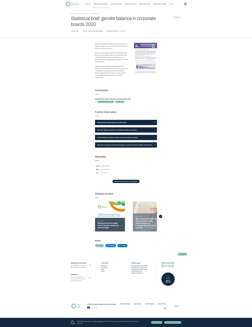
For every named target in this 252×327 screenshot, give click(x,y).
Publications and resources (101, 4)
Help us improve (168, 281)
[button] (99, 245)
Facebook (169, 266)
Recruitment (104, 267)
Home (74, 13)
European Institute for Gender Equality (72, 4)
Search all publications (94, 13)
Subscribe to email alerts (78, 263)
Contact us (74, 274)
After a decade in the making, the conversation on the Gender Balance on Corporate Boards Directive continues (146, 223)
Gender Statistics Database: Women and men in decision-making (117, 137)
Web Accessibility (125, 304)
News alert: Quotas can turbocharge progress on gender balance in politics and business (124, 145)
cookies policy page (97, 321)
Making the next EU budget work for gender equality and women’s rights (108, 225)
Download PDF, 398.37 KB (106, 101)
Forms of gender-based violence (139, 269)
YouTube (166, 266)
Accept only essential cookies (172, 322)
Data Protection (149, 304)
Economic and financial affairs (95, 31)
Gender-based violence (130, 4)
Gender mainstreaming (116, 4)
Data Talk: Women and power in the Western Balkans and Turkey (117, 130)
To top (176, 306)
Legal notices (138, 304)
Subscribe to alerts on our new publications (126, 181)
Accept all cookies (156, 322)
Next (160, 216)
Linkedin (162, 266)
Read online (121, 101)
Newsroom (88, 4)
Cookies (183, 254)
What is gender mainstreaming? (139, 265)
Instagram (172, 266)
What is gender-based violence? (139, 267)
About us (171, 4)
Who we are (104, 265)
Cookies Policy (162, 304)
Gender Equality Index (144, 4)
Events (102, 271)
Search (185, 4)
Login (164, 308)
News (102, 269)
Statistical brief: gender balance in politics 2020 (111, 122)
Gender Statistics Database (160, 4)
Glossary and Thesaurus (137, 273)
